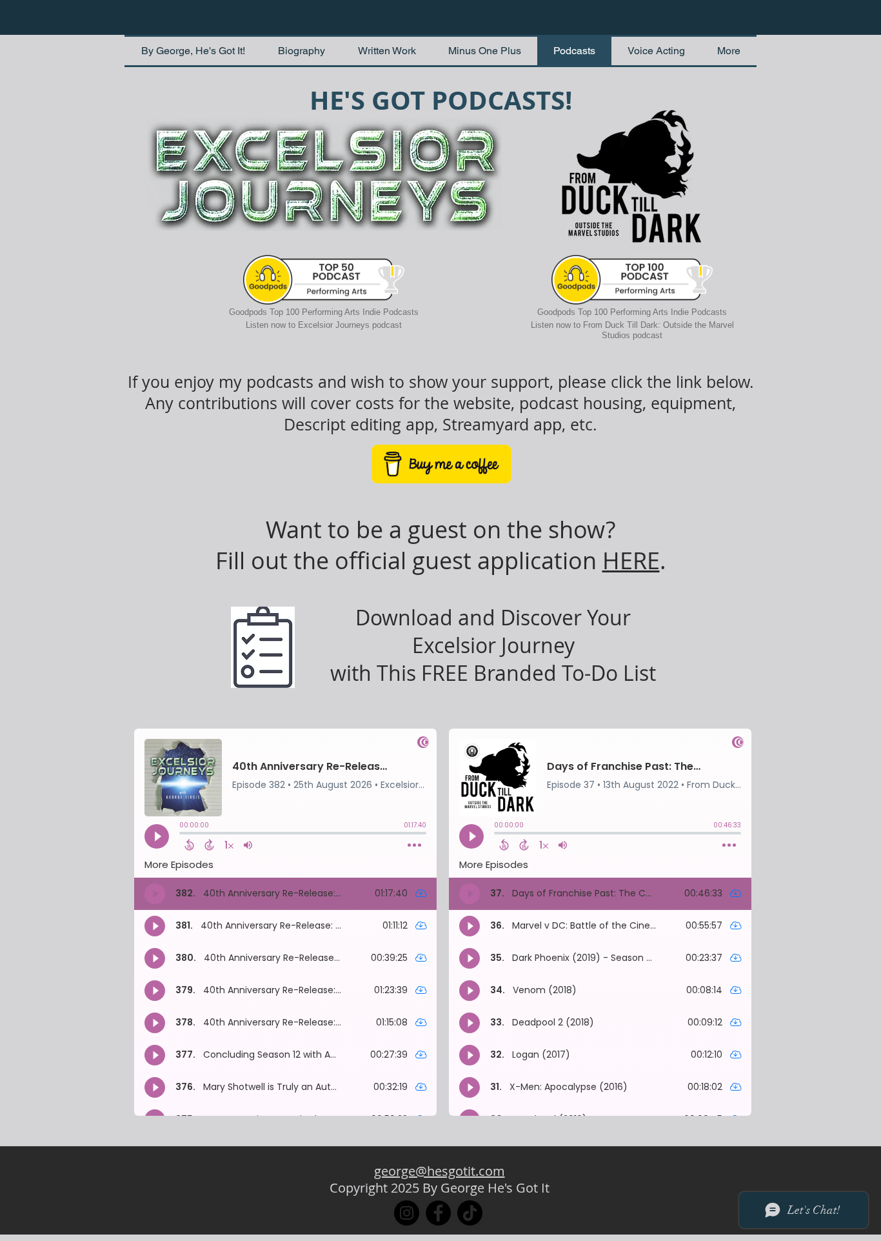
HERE (631, 560)
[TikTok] (469, 1213)
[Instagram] (406, 1213)
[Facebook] (438, 1213)
